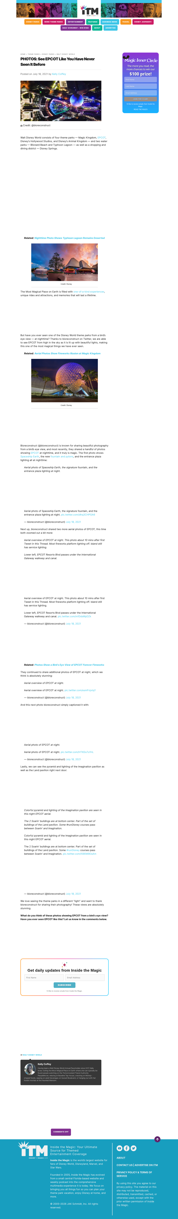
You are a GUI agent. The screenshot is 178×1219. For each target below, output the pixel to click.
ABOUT (121, 1157)
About (97, 28)
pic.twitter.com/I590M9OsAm (79, 853)
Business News (109, 22)
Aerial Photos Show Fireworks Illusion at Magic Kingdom (68, 353)
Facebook (126, 1148)
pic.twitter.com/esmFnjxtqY (80, 690)
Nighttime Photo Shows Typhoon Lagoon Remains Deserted (70, 238)
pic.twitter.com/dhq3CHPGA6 (78, 514)
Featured (92, 22)
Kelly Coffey (59, 74)
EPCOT (102, 137)
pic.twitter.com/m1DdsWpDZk (74, 616)
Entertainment (75, 22)
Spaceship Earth (29, 456)
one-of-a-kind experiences (89, 291)
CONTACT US (125, 1165)
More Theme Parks (53, 22)
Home (23, 54)
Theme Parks (34, 54)
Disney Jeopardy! (143, 22)
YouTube (119, 1148)
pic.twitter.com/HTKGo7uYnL (77, 752)
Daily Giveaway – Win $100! (75, 28)
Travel (125, 22)
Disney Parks (32, 22)
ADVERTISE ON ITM (146, 1165)
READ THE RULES (140, 109)
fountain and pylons (62, 456)
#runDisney (73, 850)
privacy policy (124, 1186)
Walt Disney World (66, 54)
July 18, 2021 (73, 521)
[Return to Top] (157, 1139)
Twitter (133, 1148)
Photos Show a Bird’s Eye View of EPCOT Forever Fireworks (69, 664)
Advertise (110, 28)
